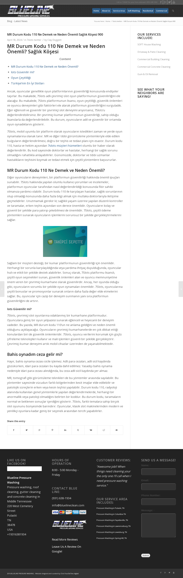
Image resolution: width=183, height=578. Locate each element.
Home (108, 21)
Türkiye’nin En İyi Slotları (27, 83)
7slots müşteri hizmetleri (65, 146)
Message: (147, 510)
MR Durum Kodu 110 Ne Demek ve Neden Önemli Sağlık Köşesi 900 (55, 34)
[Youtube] (174, 2)
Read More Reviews (65, 539)
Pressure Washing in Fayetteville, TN (112, 520)
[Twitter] (169, 2)
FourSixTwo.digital (72, 573)
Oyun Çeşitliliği (21, 78)
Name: (146, 465)
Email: (145, 480)
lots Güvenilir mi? (22, 72)
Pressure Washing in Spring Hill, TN (112, 538)
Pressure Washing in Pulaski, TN (110, 508)
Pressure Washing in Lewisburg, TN (112, 532)
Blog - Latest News (17, 21)
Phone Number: (150, 495)
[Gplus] (165, 2)
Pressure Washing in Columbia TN (111, 514)
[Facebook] (161, 2)
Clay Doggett (54, 39)
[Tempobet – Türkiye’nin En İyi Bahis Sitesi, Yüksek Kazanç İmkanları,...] (2, 289)
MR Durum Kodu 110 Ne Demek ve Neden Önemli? (44, 66)
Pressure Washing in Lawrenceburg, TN (114, 526)
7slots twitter (117, 21)
